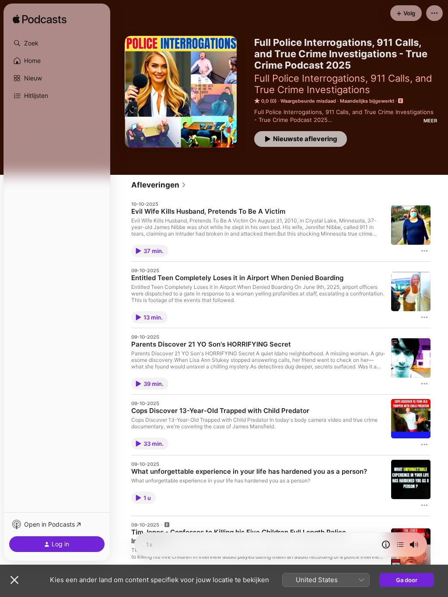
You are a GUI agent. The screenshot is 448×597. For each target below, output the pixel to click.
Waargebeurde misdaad (308, 101)
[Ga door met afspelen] (400, 544)
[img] (39, 19)
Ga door (406, 579)
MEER (430, 121)
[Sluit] (14, 580)
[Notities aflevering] (386, 544)
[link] (158, 185)
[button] (57, 43)
